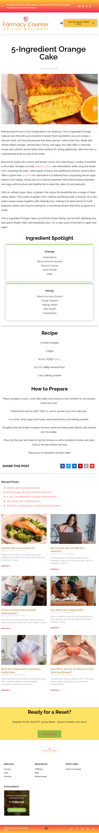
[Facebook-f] (77, 829)
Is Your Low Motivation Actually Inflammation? (31, 496)
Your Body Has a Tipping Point (23, 501)
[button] (62, 23)
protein (27, 175)
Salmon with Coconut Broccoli (23, 487)
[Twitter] (71, 829)
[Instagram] (87, 829)
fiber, (48, 166)
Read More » (6, 566)
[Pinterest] (82, 829)
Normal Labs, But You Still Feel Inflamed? (29, 492)
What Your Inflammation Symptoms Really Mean (33, 505)
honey (56, 359)
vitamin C (40, 166)
